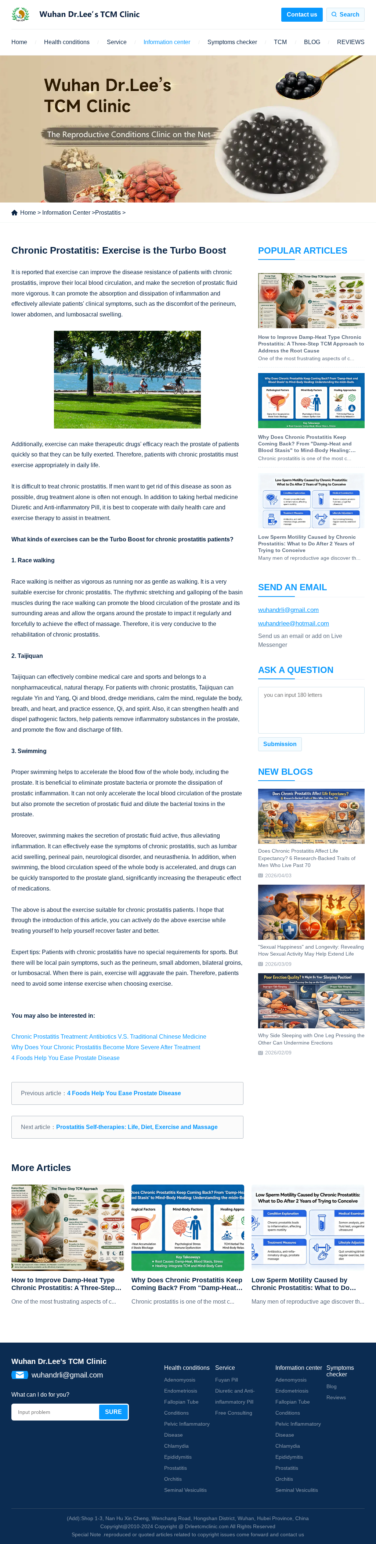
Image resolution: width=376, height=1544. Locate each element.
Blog (331, 1386)
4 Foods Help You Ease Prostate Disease (65, 1058)
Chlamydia (176, 1446)
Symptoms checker (232, 42)
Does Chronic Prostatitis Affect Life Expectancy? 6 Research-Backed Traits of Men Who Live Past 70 (306, 858)
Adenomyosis (179, 1380)
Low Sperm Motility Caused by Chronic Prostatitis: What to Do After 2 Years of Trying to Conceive (306, 1284)
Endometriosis (180, 1391)
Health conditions (67, 42)
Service (117, 42)
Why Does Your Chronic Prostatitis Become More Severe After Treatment (105, 1047)
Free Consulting (233, 1413)
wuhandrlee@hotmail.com (293, 623)
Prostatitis (108, 212)
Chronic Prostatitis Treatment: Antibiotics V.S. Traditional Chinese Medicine (108, 1036)
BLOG (312, 42)
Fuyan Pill (226, 1380)
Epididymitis (178, 1457)
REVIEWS (351, 42)
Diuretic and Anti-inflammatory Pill (235, 1396)
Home (19, 42)
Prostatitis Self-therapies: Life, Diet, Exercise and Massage (137, 1127)
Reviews (336, 1397)
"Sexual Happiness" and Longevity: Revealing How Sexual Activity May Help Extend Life (311, 950)
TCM (280, 42)
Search (349, 14)
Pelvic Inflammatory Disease (187, 1429)
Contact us (302, 14)
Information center (167, 42)
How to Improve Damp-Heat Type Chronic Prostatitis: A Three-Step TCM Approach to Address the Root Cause (67, 1284)
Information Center (66, 212)
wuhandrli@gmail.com (288, 609)
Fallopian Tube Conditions (181, 1407)
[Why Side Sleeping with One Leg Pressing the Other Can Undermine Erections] (311, 1000)
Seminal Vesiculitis (185, 1490)
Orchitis (173, 1479)
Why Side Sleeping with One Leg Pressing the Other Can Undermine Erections (311, 1039)
